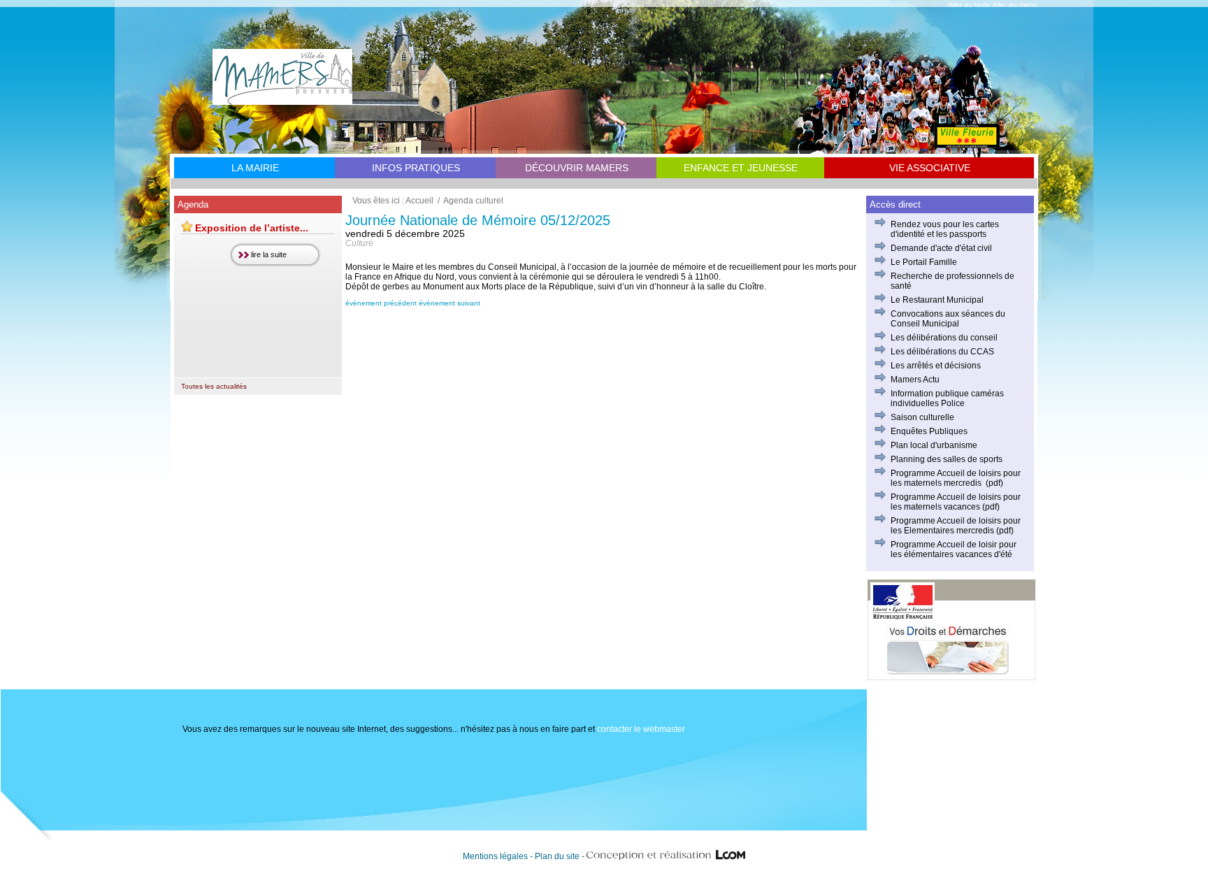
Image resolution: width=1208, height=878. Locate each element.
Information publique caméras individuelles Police (947, 398)
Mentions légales (495, 856)
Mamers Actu (915, 379)
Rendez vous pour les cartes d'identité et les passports (945, 229)
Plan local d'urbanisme (934, 445)
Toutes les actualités (214, 386)
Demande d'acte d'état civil (941, 248)
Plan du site (557, 856)
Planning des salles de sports (946, 459)
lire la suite (269, 254)
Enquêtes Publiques (929, 431)
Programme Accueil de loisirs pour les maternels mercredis (956, 478)
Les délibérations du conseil (944, 338)
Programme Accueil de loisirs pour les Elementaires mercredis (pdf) (956, 525)
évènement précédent (381, 303)
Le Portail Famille (924, 262)
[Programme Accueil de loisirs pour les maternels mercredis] (983, 483)
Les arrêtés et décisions (936, 365)
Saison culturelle (922, 417)
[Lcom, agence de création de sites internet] (666, 856)
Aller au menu (1015, 4)
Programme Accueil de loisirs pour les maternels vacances (956, 502)
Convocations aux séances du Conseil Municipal (948, 319)
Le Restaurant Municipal (937, 300)
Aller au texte (969, 4)
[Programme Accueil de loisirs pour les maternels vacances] (981, 507)
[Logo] (282, 100)
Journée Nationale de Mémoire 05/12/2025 (477, 220)
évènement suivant (449, 303)
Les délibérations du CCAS (942, 352)
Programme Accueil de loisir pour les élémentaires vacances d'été (953, 549)
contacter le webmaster (641, 729)
